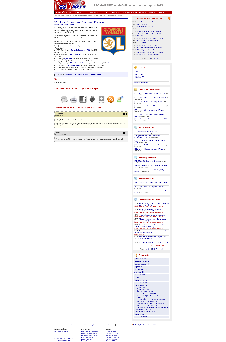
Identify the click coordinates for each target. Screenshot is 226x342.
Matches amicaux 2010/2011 (145, 311)
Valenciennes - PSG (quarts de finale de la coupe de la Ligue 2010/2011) (151, 300)
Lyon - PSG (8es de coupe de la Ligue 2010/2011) (110, 15)
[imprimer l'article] (72, 101)
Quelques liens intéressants (62, 340)
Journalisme (109, 335)
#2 (125, 133)
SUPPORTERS (94, 12)
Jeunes (108, 339)
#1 (125, 114)
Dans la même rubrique (149, 89)
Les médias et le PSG (141, 261)
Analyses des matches (87, 337)
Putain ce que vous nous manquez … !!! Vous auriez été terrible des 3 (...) (150, 231)
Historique (109, 337)
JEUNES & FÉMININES (147, 12)
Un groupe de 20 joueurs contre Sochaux (149, 38)
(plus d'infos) (143, 325)
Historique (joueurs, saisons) (89, 335)
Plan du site (120, 325)
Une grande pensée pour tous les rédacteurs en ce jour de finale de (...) (151, 204)
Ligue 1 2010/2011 (142, 288)
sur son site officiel (85, 28)
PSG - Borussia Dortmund (79, 63)
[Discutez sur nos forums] (119, 101)
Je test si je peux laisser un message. (152, 215)
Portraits (115, 333)
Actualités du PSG (140, 259)
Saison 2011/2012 (140, 314)
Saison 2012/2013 (140, 317)
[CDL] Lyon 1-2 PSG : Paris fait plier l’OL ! (149, 102)
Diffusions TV (139, 77)
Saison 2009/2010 (140, 283)
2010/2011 (137, 71)
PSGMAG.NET (160, 12)
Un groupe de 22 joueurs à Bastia (147, 45)
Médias (116, 335)
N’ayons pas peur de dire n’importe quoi (149, 29)
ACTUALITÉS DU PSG (63, 12)
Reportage (109, 331)
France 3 (137, 80)
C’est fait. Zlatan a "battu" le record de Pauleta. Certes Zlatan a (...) (149, 226)
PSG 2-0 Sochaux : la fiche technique (148, 36)
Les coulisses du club (141, 264)
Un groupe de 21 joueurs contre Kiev (148, 54)
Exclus (83, 341)
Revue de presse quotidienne (89, 331)
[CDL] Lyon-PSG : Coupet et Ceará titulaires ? (150, 106)
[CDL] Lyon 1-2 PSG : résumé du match (150, 97)
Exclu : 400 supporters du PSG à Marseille (149, 47)
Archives (127, 325)
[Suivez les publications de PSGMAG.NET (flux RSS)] (110, 101)
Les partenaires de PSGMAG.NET (64, 338)
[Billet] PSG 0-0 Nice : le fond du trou (147, 161)
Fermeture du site (146, 26)
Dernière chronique (142, 24)
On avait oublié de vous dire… (146, 22)
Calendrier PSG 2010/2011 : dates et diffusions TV (83, 74)
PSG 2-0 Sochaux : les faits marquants (148, 33)
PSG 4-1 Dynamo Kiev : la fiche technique (149, 52)
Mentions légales (89, 325)
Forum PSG (152, 325)
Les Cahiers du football (61, 331)
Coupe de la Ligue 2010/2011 (85, 15)
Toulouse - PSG (73, 46)
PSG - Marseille (74, 65)
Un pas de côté (139, 275)
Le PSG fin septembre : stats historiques (149, 31)
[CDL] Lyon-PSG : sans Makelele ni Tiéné (148, 110)
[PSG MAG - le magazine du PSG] (70, 5)
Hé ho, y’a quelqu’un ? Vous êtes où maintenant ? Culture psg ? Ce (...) (148, 210)
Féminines (114, 339)
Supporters (138, 267)
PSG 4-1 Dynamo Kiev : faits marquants (149, 50)
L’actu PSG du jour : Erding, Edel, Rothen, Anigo (150, 182)
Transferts (117, 341)
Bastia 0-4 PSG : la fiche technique (147, 43)
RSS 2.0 (136, 325)
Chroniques (109, 333)
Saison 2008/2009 (140, 280)
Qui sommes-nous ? (77, 325)
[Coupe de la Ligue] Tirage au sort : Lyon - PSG (150, 119)
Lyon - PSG (68, 59)
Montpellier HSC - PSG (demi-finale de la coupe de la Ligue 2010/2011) (151, 304)
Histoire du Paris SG (141, 269)
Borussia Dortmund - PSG (80, 50)
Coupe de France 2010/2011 (145, 292)
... (161, 58)
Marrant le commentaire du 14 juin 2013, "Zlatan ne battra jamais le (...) (150, 237)
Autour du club (139, 272)
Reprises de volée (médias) (89, 333)
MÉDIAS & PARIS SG (113, 12)
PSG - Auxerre (75, 54)
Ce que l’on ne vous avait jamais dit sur (149, 206)
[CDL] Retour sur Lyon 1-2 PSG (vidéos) (150, 93)
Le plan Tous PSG (86, 339)
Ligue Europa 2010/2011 (144, 290)
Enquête (88, 341)
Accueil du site (58, 15)
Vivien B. (72, 24)
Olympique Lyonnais (141, 83)
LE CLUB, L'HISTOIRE (130, 12)
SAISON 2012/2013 (79, 12)
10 (162, 249)
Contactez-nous (101, 325)
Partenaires (111, 325)
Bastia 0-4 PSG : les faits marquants (147, 40)
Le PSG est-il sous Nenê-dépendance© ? (148, 187)
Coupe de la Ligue (140, 74)
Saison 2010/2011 (70, 15)
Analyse (115, 331)
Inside (140, 234)
